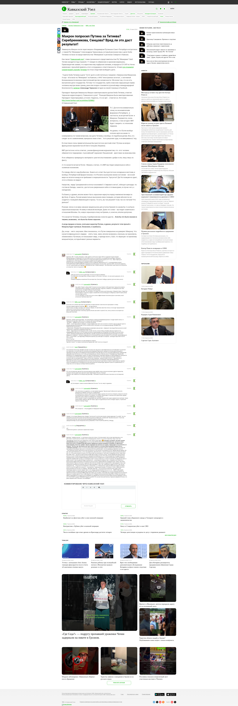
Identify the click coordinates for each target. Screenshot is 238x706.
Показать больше (119, 682)
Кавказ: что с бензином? (71, 22)
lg (75, 425)
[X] (58, 42)
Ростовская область (119, 16)
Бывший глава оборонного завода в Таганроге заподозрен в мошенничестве (141, 519)
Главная (64, 25)
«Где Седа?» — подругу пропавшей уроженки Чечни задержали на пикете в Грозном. (93, 635)
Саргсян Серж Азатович (150, 340)
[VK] (58, 29)
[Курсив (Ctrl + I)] (87, 487)
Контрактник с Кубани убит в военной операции (81, 526)
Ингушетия (140, 13)
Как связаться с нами (132, 694)
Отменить (128, 506)
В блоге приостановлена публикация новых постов (161, 33)
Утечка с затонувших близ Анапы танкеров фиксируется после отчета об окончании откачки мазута (75, 564)
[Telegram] (58, 32)
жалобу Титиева (80, 70)
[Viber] (58, 39)
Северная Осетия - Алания (133, 16)
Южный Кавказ (66, 19)
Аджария (71, 13)
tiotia (76, 347)
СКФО (143, 16)
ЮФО (73, 19)
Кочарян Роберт (147, 289)
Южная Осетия (169, 16)
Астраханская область (103, 13)
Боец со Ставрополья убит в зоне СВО (134, 526)
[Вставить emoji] (99, 487)
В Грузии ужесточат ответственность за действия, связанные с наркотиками (159, 45)
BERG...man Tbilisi (90, 25)
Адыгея (77, 13)
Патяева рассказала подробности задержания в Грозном (157, 232)
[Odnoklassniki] (58, 45)
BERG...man (82, 272)
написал (76, 88)
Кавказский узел (77, 59)
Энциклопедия (103, 2)
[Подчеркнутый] (90, 487)
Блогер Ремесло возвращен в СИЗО (154, 248)
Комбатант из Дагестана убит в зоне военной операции (83, 518)
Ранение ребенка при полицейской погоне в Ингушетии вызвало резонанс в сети (103, 564)
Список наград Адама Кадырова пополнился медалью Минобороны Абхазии (157, 165)
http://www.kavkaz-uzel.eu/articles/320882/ (78, 100)
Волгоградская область (117, 13)
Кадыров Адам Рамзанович (151, 314)
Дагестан (132, 13)
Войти (172, 8)
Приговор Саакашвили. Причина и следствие (161, 39)
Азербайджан (84, 13)
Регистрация (88, 506)
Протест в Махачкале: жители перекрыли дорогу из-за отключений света (157, 605)
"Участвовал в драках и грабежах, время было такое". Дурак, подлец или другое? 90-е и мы (161, 56)
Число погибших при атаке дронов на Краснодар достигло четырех (87, 532)
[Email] (58, 51)
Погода (151, 2)
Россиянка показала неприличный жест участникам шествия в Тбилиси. (153, 678)
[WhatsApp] (58, 36)
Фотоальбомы (140, 2)
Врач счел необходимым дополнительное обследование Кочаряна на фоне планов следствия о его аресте (133, 565)
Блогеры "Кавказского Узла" (76, 25)
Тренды (81, 2)
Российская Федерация (106, 16)
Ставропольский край (152, 16)
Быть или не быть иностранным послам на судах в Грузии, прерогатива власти (160, 62)
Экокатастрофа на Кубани (168, 22)
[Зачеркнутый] (94, 487)
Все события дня (170, 535)
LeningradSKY (78, 254)
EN (175, 2)
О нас (122, 694)
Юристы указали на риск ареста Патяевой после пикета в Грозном (156, 124)
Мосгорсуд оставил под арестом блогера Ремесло (155, 93)
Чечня (161, 16)
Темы (73, 2)
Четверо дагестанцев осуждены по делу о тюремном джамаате (142, 532)
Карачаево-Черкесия (67, 16)
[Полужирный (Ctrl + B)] (83, 487)
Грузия (126, 13)
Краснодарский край (80, 16)
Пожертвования (146, 694)
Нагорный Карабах (93, 16)
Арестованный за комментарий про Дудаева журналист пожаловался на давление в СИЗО (157, 195)
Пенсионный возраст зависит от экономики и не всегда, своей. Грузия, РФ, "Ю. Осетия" (161, 51)
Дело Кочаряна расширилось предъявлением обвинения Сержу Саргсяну (161, 564)
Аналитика (91, 2)
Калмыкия (160, 13)
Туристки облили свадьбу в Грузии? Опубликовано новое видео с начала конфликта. (156, 639)
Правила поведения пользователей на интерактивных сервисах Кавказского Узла (101, 702)
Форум (114, 2)
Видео (129, 2)
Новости (65, 2)
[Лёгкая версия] (168, 2)
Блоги (122, 2)
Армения (92, 13)
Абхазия (64, 13)
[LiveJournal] (58, 48)
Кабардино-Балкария (150, 13)
